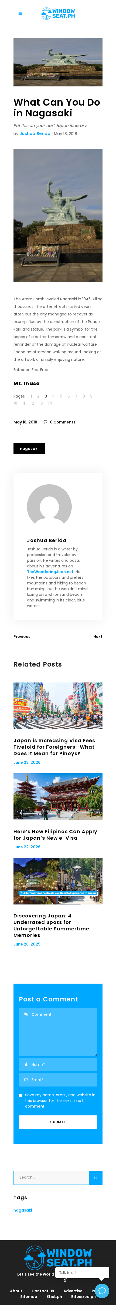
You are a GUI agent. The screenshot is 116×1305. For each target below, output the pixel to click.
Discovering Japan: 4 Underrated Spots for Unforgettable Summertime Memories (51, 925)
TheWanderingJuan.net (50, 571)
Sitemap (28, 1296)
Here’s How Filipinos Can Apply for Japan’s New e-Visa (55, 834)
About (16, 1291)
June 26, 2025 (26, 944)
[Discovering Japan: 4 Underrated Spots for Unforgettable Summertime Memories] (58, 881)
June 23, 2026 (26, 762)
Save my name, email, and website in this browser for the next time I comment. (60, 1100)
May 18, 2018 (25, 422)
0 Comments (62, 422)
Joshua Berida (34, 133)
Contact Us (43, 1291)
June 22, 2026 (26, 847)
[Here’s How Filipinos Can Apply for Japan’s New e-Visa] (58, 796)
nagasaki (29, 448)
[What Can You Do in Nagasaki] (58, 506)
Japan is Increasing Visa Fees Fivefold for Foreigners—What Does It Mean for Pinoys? (54, 747)
